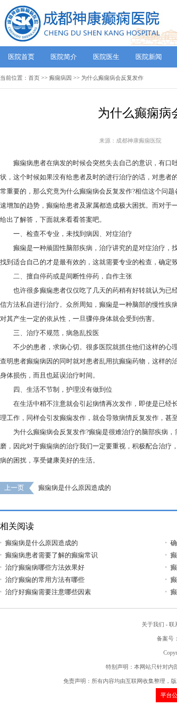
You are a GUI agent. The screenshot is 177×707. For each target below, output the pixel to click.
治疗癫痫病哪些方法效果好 (44, 567)
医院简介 (64, 56)
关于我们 (153, 624)
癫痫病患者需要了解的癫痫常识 (51, 555)
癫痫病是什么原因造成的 (74, 487)
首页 (34, 78)
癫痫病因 (60, 78)
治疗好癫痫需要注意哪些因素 (48, 592)
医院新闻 (148, 56)
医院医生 (106, 56)
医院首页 (21, 56)
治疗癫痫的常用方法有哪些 (44, 579)
